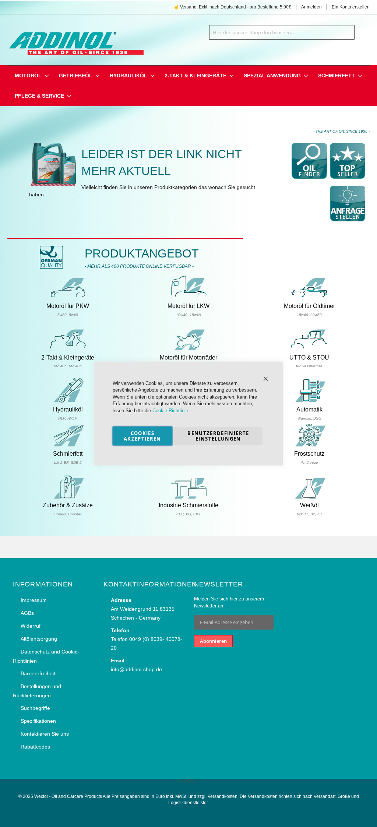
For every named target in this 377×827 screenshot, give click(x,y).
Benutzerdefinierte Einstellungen (218, 436)
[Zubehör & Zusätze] (67, 498)
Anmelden (311, 7)
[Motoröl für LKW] (188, 298)
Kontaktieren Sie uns (45, 734)
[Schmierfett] (67, 445)
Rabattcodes (35, 747)
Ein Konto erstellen (351, 7)
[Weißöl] (309, 498)
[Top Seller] (347, 181)
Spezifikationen (38, 721)
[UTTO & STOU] (309, 349)
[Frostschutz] (309, 445)
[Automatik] (309, 401)
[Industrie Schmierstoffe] (188, 498)
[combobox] (282, 32)
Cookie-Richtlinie (170, 410)
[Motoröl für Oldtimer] (309, 298)
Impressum (34, 600)
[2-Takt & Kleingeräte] (67, 349)
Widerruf (30, 626)
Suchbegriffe (35, 708)
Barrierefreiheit (38, 673)
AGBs (27, 613)
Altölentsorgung (39, 639)
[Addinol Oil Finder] (309, 181)
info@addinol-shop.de (136, 669)
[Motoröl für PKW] (67, 298)
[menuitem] (28, 75)
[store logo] (75, 38)
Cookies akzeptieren (142, 436)
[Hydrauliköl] (67, 401)
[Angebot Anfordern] (347, 224)
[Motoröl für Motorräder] (188, 349)
